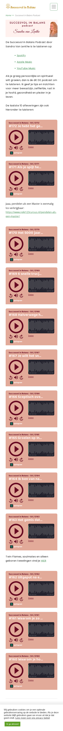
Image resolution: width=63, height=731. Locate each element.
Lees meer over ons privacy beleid (32, 718)
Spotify (21, 55)
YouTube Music (26, 68)
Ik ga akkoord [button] (12, 724)
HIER (43, 560)
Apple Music (24, 62)
